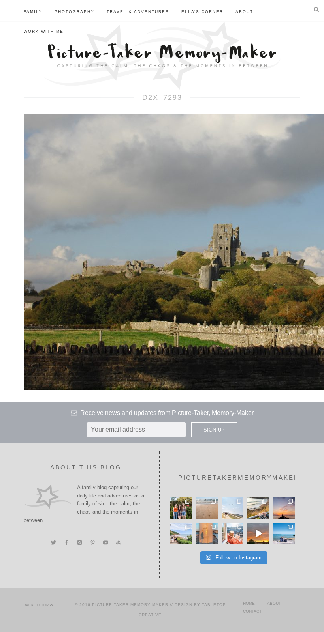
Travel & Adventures (138, 11)
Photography (74, 11)
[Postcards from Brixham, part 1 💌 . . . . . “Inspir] (284, 533)
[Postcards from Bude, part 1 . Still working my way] (232, 508)
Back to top (37, 605)
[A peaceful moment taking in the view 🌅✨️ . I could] (258, 508)
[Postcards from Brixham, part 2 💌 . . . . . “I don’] (181, 533)
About (244, 11)
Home (249, 603)
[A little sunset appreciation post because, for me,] (284, 508)
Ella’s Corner (202, 11)
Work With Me (44, 31)
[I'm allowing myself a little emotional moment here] (181, 508)
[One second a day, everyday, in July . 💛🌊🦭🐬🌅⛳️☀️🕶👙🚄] (258, 533)
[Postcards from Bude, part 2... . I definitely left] (207, 508)
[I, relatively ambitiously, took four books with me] (232, 533)
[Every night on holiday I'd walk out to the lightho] (207, 533)
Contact (252, 611)
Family (33, 11)
